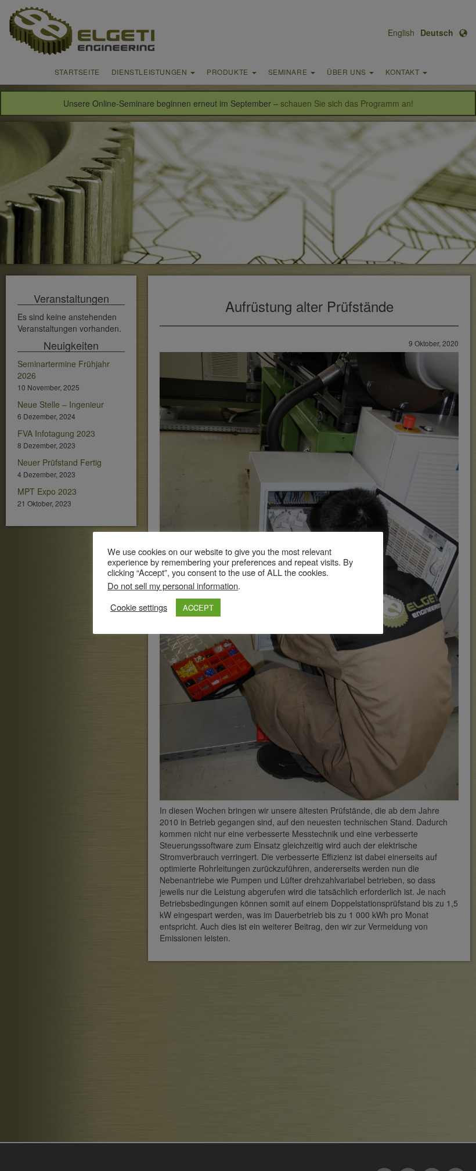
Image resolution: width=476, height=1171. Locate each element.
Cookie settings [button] (138, 607)
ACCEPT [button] (198, 607)
